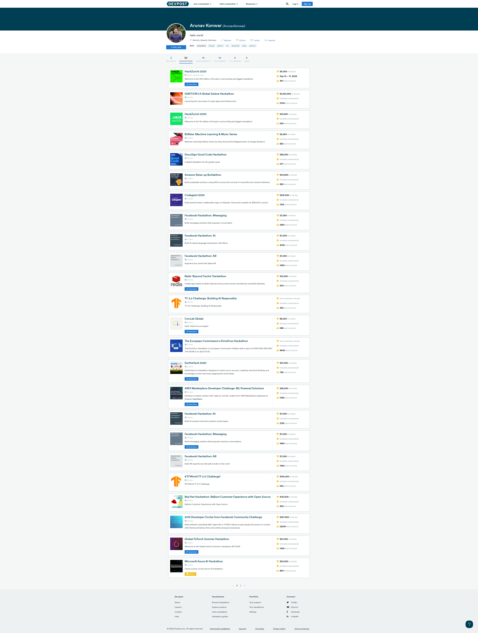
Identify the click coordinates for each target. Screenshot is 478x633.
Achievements (203, 59)
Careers (178, 607)
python (220, 46)
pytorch (252, 46)
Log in (295, 4)
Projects (171, 59)
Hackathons (186, 59)
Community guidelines (220, 628)
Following (235, 59)
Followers (220, 59)
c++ (227, 46)
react (244, 46)
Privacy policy (279, 628)
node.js (211, 46)
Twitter (256, 40)
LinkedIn (271, 40)
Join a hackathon (201, 4)
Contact (178, 612)
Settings (252, 612)
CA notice (259, 628)
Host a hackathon (228, 4)
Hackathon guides (220, 616)
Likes (246, 59)
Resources (251, 4)
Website (227, 40)
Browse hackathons (220, 602)
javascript (235, 46)
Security (242, 628)
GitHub (242, 40)
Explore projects (219, 607)
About (177, 602)
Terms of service (302, 628)
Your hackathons (256, 607)
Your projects (255, 602)
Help (177, 616)
